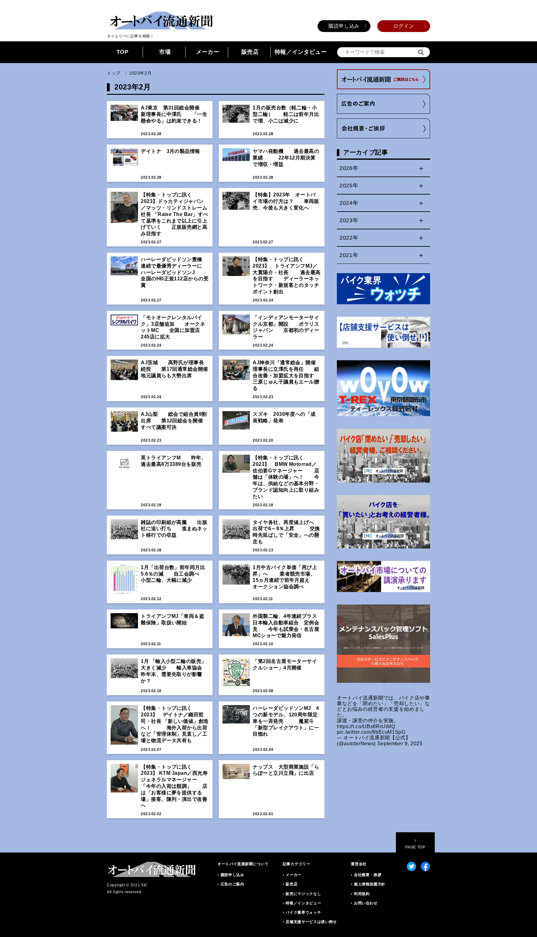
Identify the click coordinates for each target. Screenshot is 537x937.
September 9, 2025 (400, 743)
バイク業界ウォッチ (303, 912)
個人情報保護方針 (369, 884)
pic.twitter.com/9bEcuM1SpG (371, 732)
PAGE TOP (415, 843)
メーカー (207, 52)
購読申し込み (344, 26)
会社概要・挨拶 (367, 875)
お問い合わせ (366, 903)
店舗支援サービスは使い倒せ (311, 922)
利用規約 (362, 894)
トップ (114, 73)
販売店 (250, 52)
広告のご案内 (232, 884)
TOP (123, 52)
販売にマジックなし (303, 894)
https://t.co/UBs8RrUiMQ (366, 726)
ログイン (403, 26)
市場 (165, 52)
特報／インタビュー (301, 52)
